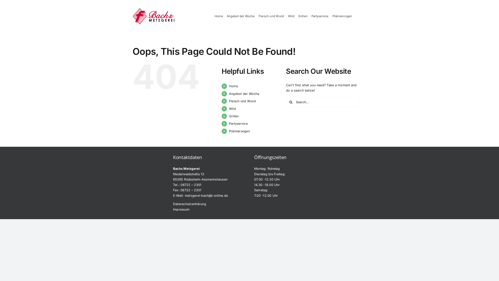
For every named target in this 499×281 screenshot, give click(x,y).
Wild (232, 109)
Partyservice (238, 123)
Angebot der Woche (244, 94)
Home (233, 86)
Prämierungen (239, 131)
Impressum (181, 209)
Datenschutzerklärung (189, 204)
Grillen (234, 116)
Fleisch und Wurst (242, 101)
